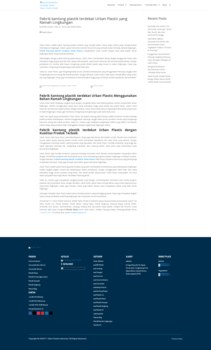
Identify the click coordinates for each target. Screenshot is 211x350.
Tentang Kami (151, 5)
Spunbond (97, 325)
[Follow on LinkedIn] (46, 313)
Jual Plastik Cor (99, 295)
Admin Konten (47, 27)
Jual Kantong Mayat (101, 291)
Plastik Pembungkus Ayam (38, 277)
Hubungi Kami (136, 5)
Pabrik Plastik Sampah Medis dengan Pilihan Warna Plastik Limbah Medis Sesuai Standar (159, 79)
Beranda (111, 5)
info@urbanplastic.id (36, 309)
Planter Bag (33, 289)
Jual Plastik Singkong (101, 306)
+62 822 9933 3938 (35, 305)
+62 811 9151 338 (34, 301)
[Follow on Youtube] (42, 313)
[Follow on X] (34, 313)
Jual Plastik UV (99, 310)
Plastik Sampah (34, 281)
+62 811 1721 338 (34, 297)
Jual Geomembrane (101, 280)
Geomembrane (34, 261)
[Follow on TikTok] (51, 313)
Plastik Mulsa (33, 273)
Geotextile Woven (35, 269)
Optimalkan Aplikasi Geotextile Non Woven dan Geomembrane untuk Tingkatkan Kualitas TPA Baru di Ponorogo (159, 44)
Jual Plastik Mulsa (74, 27)
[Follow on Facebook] (30, 313)
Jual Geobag (98, 268)
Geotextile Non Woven (37, 265)
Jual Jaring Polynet (100, 287)
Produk (121, 5)
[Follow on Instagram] (38, 313)
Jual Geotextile (99, 284)
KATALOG (65, 257)
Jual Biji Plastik (98, 265)
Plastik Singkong (34, 285)
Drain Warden (99, 261)
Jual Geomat (98, 276)
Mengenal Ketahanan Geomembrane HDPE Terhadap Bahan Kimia (157, 69)
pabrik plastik (98, 314)
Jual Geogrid (98, 272)
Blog (165, 5)
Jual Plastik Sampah (101, 302)
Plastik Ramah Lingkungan (103, 321)
